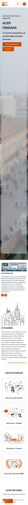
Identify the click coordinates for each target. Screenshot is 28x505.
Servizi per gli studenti (14, 398)
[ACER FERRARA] (6, 4)
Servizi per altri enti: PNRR (14, 474)
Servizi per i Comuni (14, 448)
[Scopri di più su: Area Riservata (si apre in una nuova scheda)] (14, 266)
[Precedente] (2, 279)
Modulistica (8, 49)
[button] (18, 4)
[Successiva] (5, 279)
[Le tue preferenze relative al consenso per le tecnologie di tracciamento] (2, 502)
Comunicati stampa (6, 500)
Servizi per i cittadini (14, 423)
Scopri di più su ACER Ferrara (16, 363)
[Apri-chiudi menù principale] (24, 4)
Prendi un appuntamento (12, 44)
